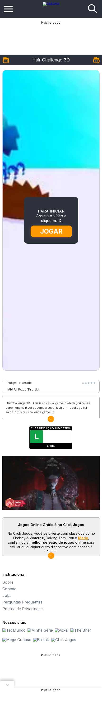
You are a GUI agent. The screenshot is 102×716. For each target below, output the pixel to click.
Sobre (8, 582)
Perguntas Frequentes (22, 602)
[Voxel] (62, 630)
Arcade (27, 383)
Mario (83, 538)
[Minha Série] (40, 630)
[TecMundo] (14, 630)
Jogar (51, 231)
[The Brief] (80, 630)
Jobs (6, 595)
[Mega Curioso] (16, 639)
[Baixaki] (41, 639)
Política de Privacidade (22, 608)
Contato (9, 588)
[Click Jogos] (51, 3)
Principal (11, 383)
